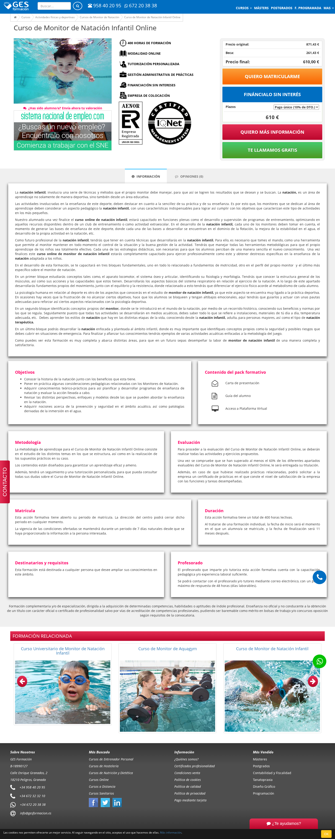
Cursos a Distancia (102, 786)
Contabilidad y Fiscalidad (272, 773)
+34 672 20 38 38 (33, 804)
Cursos (243, 8)
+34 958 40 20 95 (32, 787)
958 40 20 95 (107, 5)
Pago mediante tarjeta (190, 800)
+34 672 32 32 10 (32, 796)
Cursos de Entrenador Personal (111, 759)
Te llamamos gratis (272, 150)
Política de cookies (187, 780)
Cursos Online (99, 780)
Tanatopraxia (263, 780)
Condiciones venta (187, 773)
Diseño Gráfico (264, 786)
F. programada (308, 8)
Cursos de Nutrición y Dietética (111, 773)
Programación (263, 793)
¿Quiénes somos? (186, 759)
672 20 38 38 (143, 5)
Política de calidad (187, 786)
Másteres (260, 759)
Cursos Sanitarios (101, 793)
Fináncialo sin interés (272, 94)
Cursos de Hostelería (104, 766)
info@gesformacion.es (35, 813)
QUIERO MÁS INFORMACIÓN (272, 132)
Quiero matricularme (272, 76)
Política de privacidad (189, 793)
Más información (170, 832)
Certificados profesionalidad (194, 766)
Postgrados (261, 766)
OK (326, 834)
